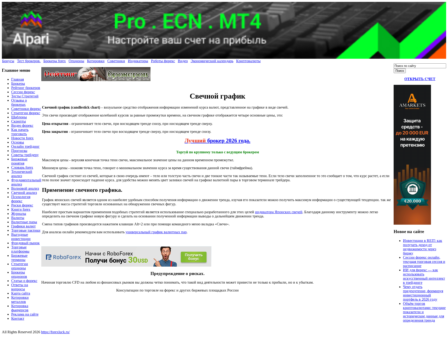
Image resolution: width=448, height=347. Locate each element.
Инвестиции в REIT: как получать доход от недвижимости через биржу (422, 247)
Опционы (76, 61)
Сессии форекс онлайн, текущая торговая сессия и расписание (424, 261)
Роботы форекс (163, 61)
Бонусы (8, 61)
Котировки (96, 61)
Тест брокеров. (29, 61)
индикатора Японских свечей (278, 212)
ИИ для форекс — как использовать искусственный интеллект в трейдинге (424, 276)
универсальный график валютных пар (156, 232)
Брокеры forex (54, 61)
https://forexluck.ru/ (55, 332)
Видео (183, 61)
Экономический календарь (212, 61)
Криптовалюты (248, 61)
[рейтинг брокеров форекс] (95, 80)
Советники (116, 61)
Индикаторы (138, 61)
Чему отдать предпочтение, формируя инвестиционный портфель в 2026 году (423, 293)
